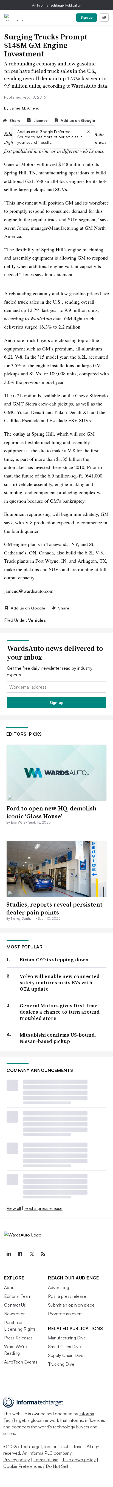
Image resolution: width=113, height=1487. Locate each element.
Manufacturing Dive (67, 1338)
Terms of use (45, 1459)
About (10, 1287)
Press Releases (18, 1338)
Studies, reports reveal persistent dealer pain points (54, 908)
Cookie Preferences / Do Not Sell (35, 1466)
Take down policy (79, 1459)
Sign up (87, 17)
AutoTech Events (20, 1362)
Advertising (58, 1287)
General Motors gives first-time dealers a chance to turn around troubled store (60, 1012)
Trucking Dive (61, 1364)
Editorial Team (17, 1296)
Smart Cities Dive (64, 1346)
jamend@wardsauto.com (28, 591)
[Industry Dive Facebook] (20, 1254)
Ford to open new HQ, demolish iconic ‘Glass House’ (51, 812)
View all (14, 1208)
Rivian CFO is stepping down (54, 959)
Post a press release (43, 1208)
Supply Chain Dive (65, 1355)
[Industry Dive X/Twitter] (31, 1254)
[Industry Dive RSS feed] (43, 1254)
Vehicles (37, 620)
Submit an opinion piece (71, 1305)
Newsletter (14, 1313)
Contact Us (15, 1305)
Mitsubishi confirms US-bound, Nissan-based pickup (58, 1038)
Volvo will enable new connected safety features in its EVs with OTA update (60, 982)
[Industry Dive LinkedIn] (8, 1254)
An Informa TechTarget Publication (56, 5)
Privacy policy (16, 1459)
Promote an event (65, 1313)
